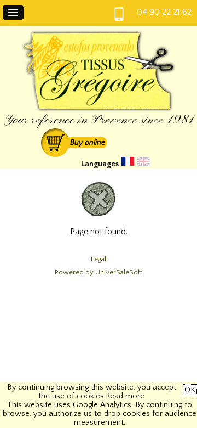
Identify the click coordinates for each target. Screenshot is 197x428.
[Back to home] (98, 109)
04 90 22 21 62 (164, 12)
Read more (125, 396)
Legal (98, 259)
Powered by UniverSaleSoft (98, 272)
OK (189, 390)
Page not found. (99, 231)
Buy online (87, 142)
